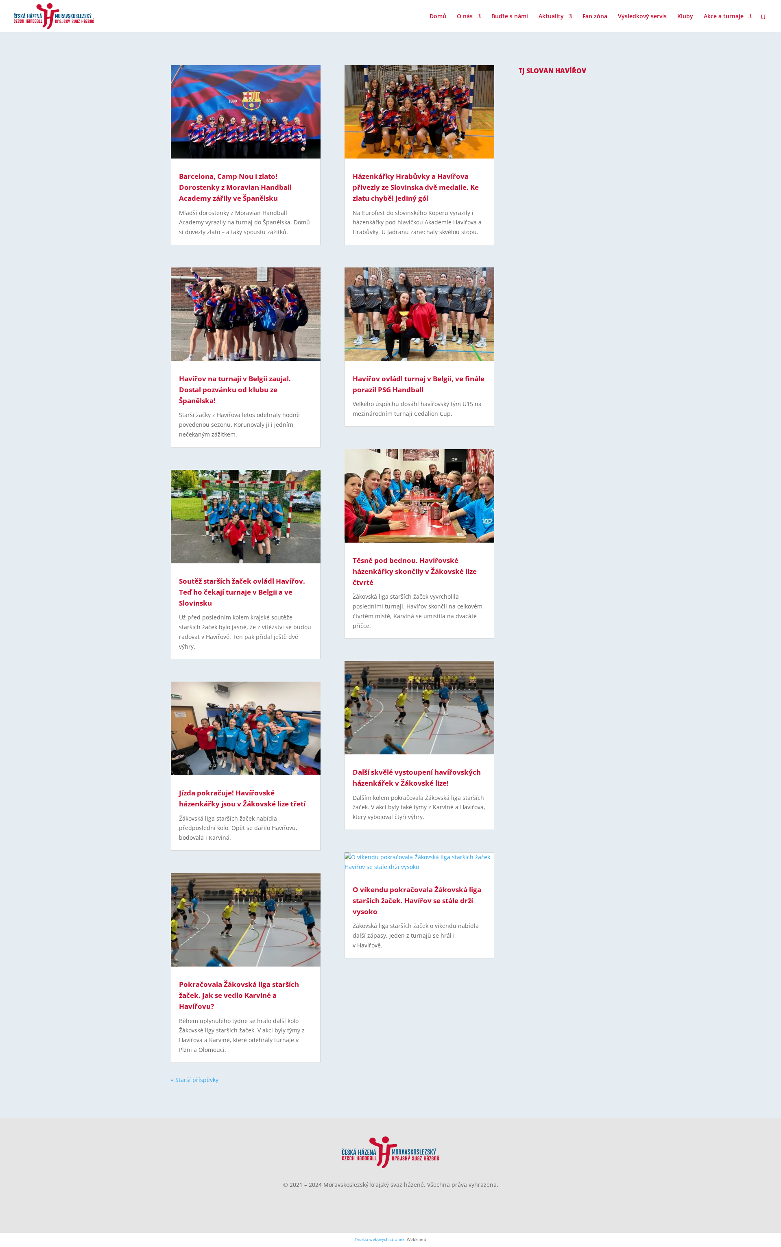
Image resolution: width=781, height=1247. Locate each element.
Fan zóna (594, 16)
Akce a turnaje (724, 16)
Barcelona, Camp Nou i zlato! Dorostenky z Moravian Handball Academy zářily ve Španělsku (235, 187)
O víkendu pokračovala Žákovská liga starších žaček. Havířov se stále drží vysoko (417, 900)
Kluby (685, 16)
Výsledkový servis (642, 16)
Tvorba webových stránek (379, 1239)
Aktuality (551, 16)
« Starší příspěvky (194, 1080)
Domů (438, 16)
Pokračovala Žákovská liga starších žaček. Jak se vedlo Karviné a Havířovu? (239, 995)
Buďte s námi (509, 16)
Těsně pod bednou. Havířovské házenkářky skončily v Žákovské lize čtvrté (415, 571)
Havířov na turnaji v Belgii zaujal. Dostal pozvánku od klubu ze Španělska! (235, 389)
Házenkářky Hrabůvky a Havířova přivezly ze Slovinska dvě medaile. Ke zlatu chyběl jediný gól (416, 187)
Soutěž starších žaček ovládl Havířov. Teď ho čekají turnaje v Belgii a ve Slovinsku (242, 592)
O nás (465, 16)
